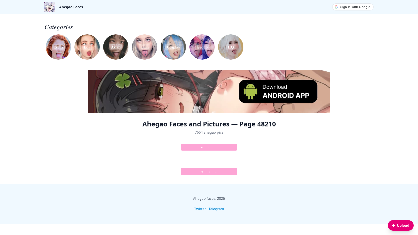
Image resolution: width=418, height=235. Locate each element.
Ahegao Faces (71, 7)
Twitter (200, 208)
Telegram (216, 208)
